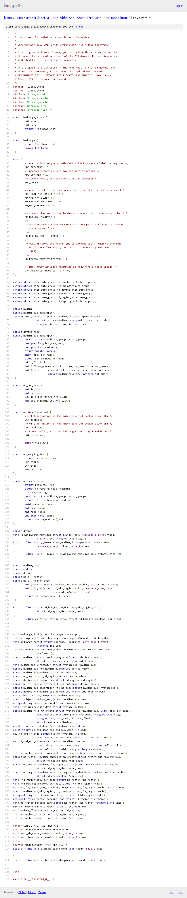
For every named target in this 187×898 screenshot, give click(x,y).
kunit (8, 17)
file (79, 26)
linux (19, 17)
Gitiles (22, 892)
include (111, 17)
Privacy (32, 892)
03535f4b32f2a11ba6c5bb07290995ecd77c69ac (62, 17)
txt (171, 892)
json (180, 892)
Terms (42, 892)
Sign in (179, 5)
